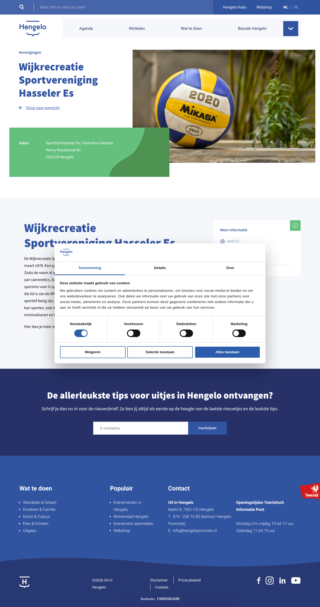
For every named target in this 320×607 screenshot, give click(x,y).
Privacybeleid (189, 580)
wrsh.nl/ (233, 241)
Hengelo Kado (234, 7)
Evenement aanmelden (133, 523)
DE (296, 7)
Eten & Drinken (35, 523)
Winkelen (137, 28)
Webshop (264, 7)
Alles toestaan (227, 352)
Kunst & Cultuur (36, 516)
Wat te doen (191, 28)
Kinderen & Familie (39, 509)
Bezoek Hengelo (252, 28)
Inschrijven (207, 428)
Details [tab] (160, 268)
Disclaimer (159, 580)
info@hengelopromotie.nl (195, 530)
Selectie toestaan (160, 352)
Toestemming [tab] (89, 268)
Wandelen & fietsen (39, 502)
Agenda (86, 28)
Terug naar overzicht (43, 107)
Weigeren (92, 352)
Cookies (161, 587)
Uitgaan (29, 530)
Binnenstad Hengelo (131, 516)
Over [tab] (230, 268)
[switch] (133, 333)
